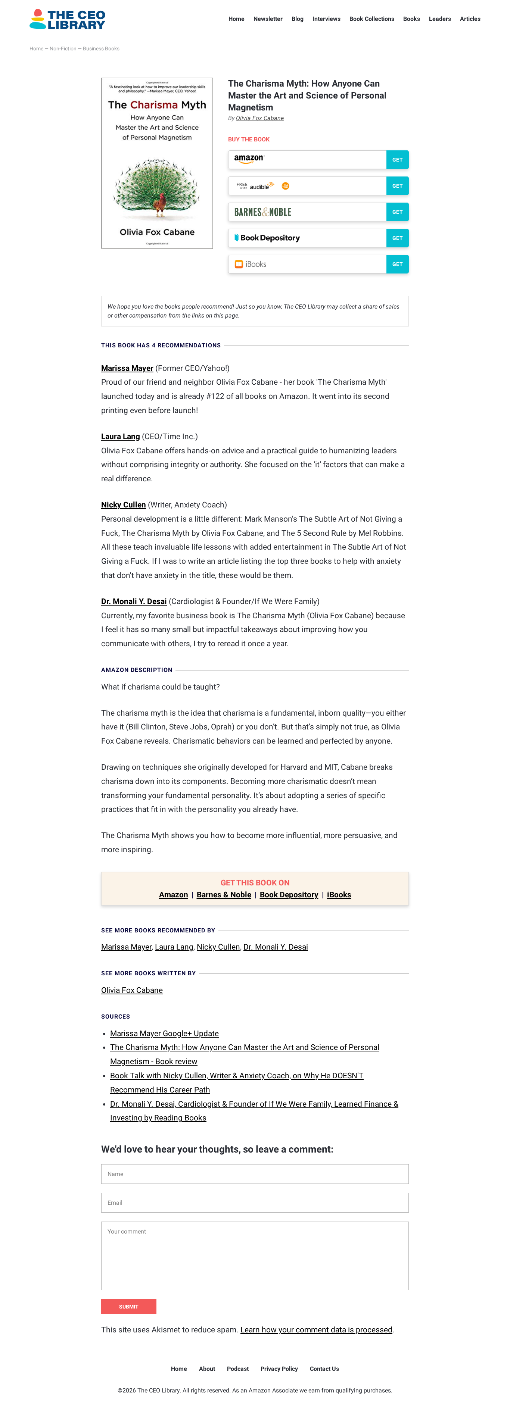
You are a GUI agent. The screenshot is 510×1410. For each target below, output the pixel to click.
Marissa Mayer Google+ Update (164, 1033)
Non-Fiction (63, 48)
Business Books (101, 48)
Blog (298, 18)
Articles (470, 18)
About (207, 1368)
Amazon (173, 894)
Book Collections (371, 18)
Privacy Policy (279, 1368)
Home (236, 18)
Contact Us (324, 1368)
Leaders (440, 18)
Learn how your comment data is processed (316, 1329)
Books (411, 18)
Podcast (238, 1368)
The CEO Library (67, 19)
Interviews (326, 18)
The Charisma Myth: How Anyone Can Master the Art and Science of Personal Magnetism (307, 95)
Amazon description (136, 669)
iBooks (339, 894)
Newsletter (268, 18)
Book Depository (289, 894)
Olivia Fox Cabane (260, 118)
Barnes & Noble (224, 894)
